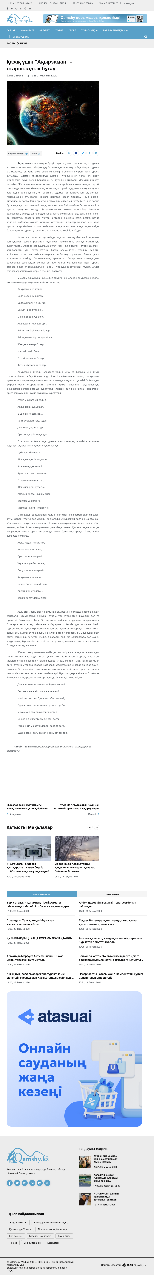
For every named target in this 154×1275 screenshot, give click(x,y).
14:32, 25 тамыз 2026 (18, 964)
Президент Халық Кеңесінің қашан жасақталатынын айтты (30, 922)
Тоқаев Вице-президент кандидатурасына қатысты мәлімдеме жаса (108, 922)
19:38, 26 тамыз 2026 (90, 946)
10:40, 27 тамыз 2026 (18, 943)
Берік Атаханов (32, 1242)
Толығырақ (88, 30)
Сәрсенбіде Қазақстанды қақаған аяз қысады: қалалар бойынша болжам (75, 867)
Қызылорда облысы (20, 1229)
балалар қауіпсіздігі (40, 1236)
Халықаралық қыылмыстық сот (51, 1222)
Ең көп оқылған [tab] (112, 894)
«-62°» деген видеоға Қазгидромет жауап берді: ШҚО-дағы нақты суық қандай (28, 867)
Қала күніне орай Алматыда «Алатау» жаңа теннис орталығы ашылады (106, 1177)
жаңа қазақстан (18, 1222)
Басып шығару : (16, 153)
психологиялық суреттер (52, 1229)
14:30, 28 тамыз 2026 (90, 911)
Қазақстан (53, 1242)
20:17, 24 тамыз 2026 (90, 964)
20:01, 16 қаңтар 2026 (18, 876)
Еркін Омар (64, 1236)
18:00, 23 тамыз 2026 (18, 982)
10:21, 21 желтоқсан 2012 (43, 75)
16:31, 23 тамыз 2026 (90, 982)
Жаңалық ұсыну (108, 3)
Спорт (72, 30)
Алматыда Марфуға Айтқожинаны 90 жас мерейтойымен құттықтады (35, 957)
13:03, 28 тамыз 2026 (18, 929)
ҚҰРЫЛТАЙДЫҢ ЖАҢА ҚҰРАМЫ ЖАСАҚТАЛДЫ (39, 938)
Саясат (11, 30)
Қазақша (129, 3)
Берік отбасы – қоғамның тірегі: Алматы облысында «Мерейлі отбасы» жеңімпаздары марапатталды (38, 904)
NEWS (23, 43)
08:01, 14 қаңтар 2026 (66, 876)
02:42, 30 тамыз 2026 (21, 3)
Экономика (27, 30)
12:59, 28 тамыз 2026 (90, 929)
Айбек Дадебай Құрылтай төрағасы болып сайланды (107, 904)
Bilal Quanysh (16, 75)
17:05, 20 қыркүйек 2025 (107, 1186)
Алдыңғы (15, 814)
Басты (11, 43)
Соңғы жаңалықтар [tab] (41, 894)
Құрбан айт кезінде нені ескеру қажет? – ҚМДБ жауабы (106, 1158)
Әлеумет (45, 30)
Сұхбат (59, 30)
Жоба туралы (21, 36)
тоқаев (13, 1242)
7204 (34, 153)
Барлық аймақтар (114, 30)
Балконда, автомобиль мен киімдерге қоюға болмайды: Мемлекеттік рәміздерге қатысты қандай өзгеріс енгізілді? (110, 958)
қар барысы (15, 1236)
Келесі (92, 814)
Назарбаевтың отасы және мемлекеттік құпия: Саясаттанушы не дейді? (111, 975)
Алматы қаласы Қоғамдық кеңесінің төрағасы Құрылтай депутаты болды (110, 940)
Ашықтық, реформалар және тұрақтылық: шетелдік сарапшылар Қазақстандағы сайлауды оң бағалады (39, 976)
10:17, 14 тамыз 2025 (105, 1204)
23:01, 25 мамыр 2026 (105, 1167)
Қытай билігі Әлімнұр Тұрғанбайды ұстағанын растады (106, 1196)
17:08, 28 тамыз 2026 (18, 911)
